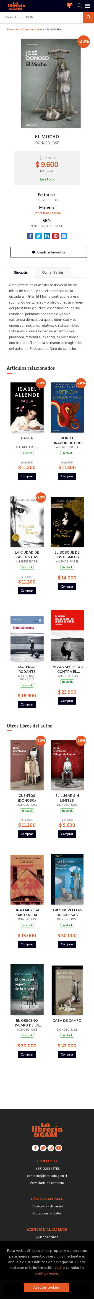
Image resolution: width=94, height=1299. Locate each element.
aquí (58, 1267)
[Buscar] (88, 17)
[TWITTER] (43, 1148)
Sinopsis (21, 272)
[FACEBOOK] (35, 1148)
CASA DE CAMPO (67, 1020)
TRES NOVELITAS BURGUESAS (67, 912)
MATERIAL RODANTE (27, 669)
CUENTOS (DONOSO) (27, 798)
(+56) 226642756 (47, 1169)
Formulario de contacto (47, 1183)
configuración (46, 1273)
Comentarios (53, 272)
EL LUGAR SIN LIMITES (67, 798)
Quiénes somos (47, 1237)
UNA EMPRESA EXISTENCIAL (27, 912)
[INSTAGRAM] (50, 1148)
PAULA (27, 438)
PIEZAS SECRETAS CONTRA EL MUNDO (67, 669)
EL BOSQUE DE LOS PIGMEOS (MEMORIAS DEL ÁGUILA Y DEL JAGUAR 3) (67, 554)
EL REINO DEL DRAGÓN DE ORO (67, 440)
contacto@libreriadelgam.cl (47, 1176)
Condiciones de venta (47, 1206)
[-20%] (27, 406)
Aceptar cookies (46, 1287)
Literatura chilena (33, 29)
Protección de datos (47, 1213)
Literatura (13, 29)
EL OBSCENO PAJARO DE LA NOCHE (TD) (27, 1022)
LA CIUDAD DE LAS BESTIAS (27, 554)
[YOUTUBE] (58, 1148)
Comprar (27, 476)
